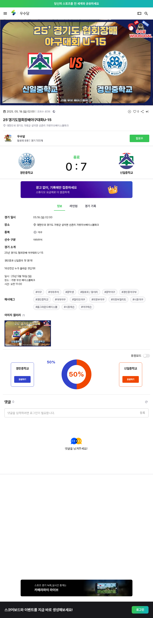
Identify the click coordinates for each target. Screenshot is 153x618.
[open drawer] (5, 13)
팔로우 (139, 138)
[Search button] (146, 13)
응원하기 (22, 379)
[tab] (59, 206)
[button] (38, 292)
